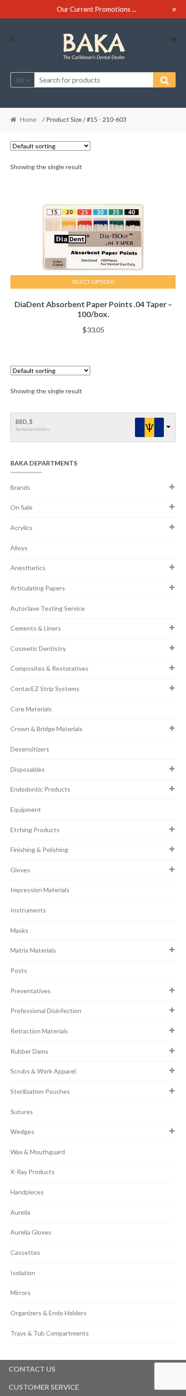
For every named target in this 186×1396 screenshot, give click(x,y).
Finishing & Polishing (39, 849)
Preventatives (30, 991)
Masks (19, 930)
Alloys (19, 548)
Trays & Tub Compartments (49, 1333)
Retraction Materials (39, 1031)
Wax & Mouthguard (37, 1152)
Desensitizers (29, 749)
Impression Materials (40, 890)
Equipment (25, 809)
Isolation (22, 1272)
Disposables (27, 769)
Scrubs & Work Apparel (43, 1071)
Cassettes (25, 1252)
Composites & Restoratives (49, 668)
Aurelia (20, 1212)
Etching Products (35, 830)
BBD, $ (24, 422)
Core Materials (31, 709)
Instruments (28, 910)
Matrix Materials (33, 950)
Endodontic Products (40, 789)
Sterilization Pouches (40, 1091)
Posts (18, 970)
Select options (93, 281)
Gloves (20, 870)
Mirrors (20, 1292)
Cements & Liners (35, 628)
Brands (20, 487)
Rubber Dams (29, 1051)
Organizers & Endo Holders (48, 1313)
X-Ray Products (32, 1171)
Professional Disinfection (45, 1010)
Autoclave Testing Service (47, 608)
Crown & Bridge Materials (46, 729)
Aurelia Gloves (30, 1232)
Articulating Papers (37, 588)
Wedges (22, 1131)
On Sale (21, 507)
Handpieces (27, 1192)
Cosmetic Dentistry (38, 648)
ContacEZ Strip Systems (44, 688)
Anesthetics (28, 567)
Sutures (21, 1111)
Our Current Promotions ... (96, 9)
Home (28, 119)
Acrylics (21, 527)
